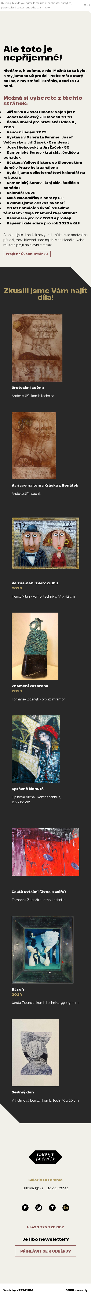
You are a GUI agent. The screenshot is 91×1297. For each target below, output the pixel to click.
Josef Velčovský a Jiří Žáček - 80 (38, 147)
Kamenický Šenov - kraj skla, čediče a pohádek (41, 155)
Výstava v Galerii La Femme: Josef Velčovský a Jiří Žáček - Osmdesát (38, 140)
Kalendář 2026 (21, 192)
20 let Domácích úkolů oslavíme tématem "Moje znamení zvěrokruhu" (40, 210)
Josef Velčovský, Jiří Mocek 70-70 (39, 117)
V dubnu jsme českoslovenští (36, 203)
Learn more (43, 7)
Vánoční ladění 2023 (27, 132)
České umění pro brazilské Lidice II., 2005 (39, 124)
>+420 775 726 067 (45, 1227)
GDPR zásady (76, 1290)
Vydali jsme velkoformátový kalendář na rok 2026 (44, 175)
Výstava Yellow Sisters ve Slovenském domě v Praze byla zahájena (42, 165)
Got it (87, 5)
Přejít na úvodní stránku (27, 254)
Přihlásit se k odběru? (45, 1251)
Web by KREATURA (18, 1290)
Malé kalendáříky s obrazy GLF (35, 198)
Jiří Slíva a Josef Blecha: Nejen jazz (41, 112)
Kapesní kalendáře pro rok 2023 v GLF (43, 223)
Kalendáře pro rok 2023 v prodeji (39, 218)
